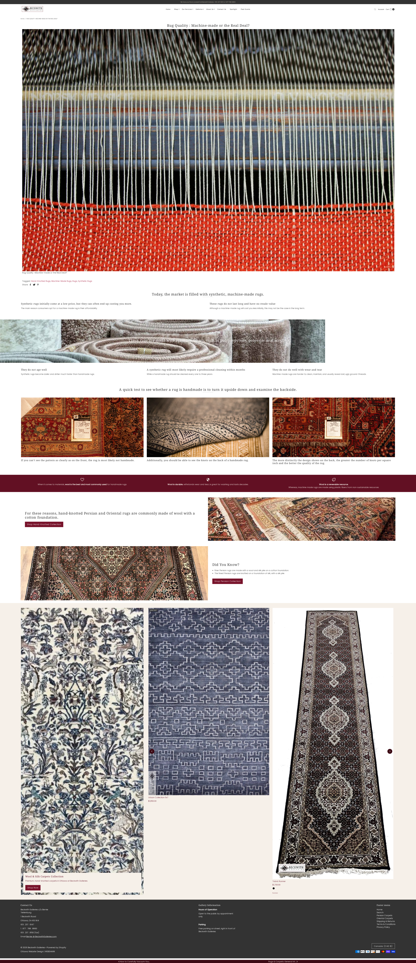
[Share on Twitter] (34, 284)
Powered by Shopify (56, 947)
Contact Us (221, 9)
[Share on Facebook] (30, 284)
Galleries (199, 9)
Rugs (74, 281)
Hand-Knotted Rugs (40, 281)
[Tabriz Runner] (332, 743)
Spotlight (233, 9)
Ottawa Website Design (32, 951)
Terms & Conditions (386, 924)
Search (380, 912)
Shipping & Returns (386, 921)
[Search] (375, 9)
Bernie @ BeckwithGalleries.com (41, 936)
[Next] (389, 751)
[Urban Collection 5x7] (208, 701)
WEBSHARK (50, 951)
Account (381, 9)
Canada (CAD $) (383, 946)
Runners (275, 893)
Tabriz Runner (279, 881)
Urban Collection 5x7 (158, 797)
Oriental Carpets (385, 918)
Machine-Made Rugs (61, 281)
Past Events (245, 9)
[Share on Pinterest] (38, 284)
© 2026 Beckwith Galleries (33, 947)
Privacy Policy (383, 927)
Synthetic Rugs (85, 281)
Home (168, 9)
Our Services (187, 9)
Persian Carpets (384, 915)
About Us (210, 9)
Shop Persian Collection (227, 581)
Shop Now (33, 887)
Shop (176, 9)
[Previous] (152, 751)
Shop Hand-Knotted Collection (44, 524)
